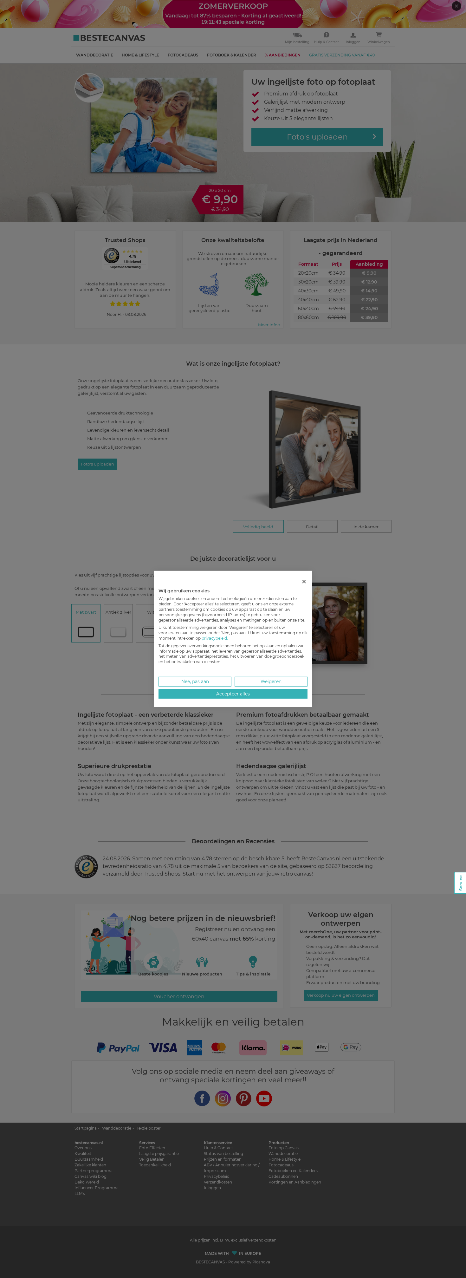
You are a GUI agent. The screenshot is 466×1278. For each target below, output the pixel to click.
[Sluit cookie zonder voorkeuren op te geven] (304, 582)
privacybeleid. (215, 638)
